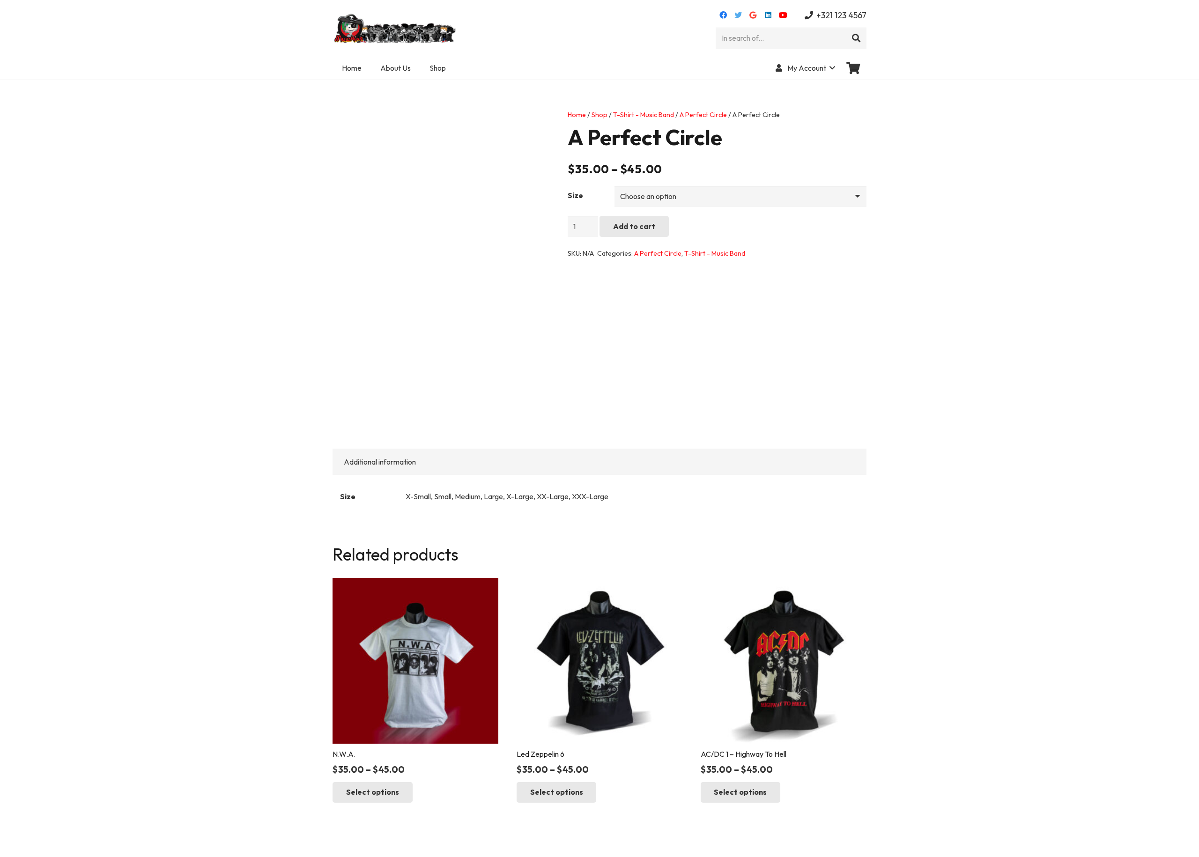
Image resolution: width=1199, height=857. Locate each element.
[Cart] (853, 68)
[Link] (396, 28)
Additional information (380, 461)
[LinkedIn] (768, 14)
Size (575, 195)
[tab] (380, 462)
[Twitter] (738, 14)
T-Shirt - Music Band (643, 115)
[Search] (856, 38)
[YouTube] (783, 14)
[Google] (753, 14)
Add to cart (634, 226)
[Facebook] (723, 14)
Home (577, 115)
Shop (599, 115)
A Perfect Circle (703, 115)
